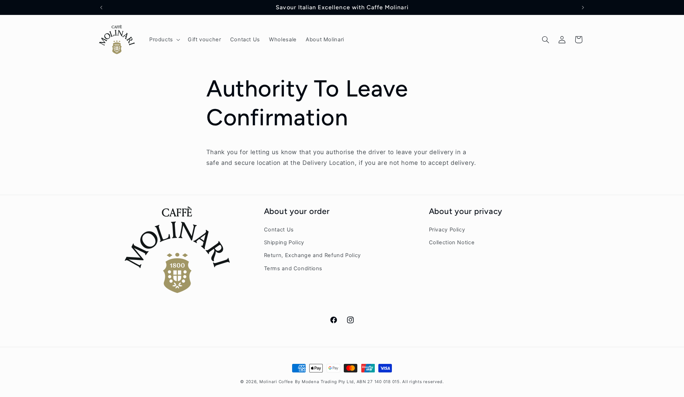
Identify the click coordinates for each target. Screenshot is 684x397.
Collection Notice (452, 242)
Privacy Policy (447, 229)
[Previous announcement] (101, 7)
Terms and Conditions (293, 268)
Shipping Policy (284, 242)
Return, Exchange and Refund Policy (312, 255)
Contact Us (279, 229)
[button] (164, 39)
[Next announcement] (583, 7)
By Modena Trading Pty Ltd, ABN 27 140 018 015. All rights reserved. (369, 381)
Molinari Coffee (276, 381)
